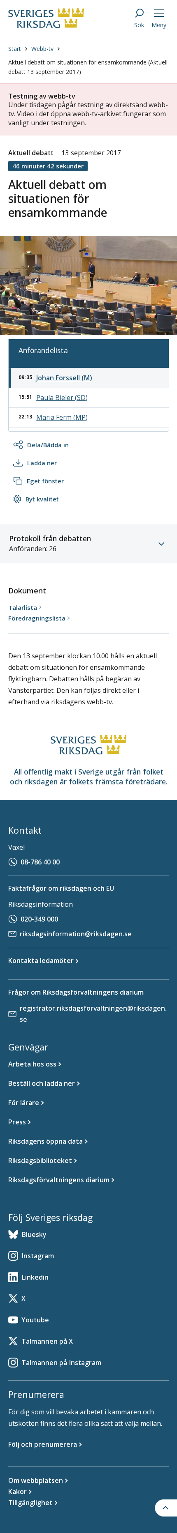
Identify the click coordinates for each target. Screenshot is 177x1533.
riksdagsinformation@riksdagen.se (76, 933)
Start (14, 49)
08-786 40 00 (40, 861)
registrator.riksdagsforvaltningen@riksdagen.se (93, 1014)
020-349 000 (39, 919)
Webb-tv (42, 49)
